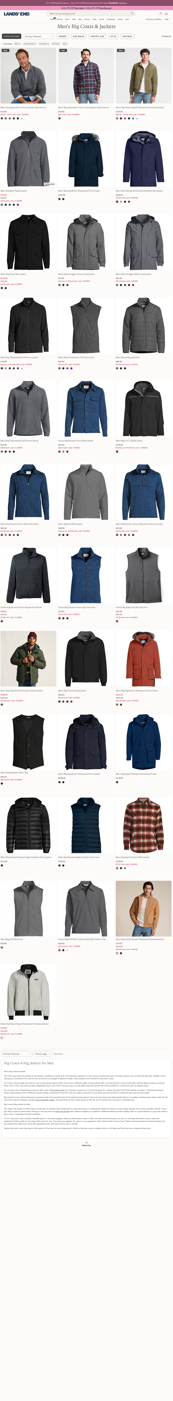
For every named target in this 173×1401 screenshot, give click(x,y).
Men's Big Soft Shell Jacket (70, 524)
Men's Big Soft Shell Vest (12, 939)
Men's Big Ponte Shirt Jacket (13, 274)
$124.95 (122, 946)
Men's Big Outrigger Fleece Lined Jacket (76, 274)
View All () (58, 1054)
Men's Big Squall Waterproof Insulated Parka (136, 774)
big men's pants (57, 1090)
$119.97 (119, 943)
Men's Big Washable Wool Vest (14, 773)
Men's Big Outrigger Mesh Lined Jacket (133, 274)
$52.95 (7, 614)
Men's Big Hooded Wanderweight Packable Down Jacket (26, 857)
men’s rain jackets (62, 1111)
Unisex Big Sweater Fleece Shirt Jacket (75, 441)
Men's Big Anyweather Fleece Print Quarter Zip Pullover (83, 107)
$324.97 (119, 694)
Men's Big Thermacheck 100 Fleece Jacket (19, 357)
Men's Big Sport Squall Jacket (14, 191)
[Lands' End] (16, 13)
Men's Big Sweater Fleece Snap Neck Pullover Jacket (139, 524)
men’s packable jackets (44, 1100)
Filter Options (11, 36)
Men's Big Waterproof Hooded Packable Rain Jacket (139, 191)
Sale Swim (79, 8)
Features (127, 36)
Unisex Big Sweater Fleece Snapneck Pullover (21, 607)
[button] (161, 13)
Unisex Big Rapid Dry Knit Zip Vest (131, 607)
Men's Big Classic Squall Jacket (72, 691)
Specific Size (97, 36)
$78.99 (4, 194)
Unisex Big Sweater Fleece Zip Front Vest (77, 607)
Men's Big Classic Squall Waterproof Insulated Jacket (140, 107)
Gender (63, 36)
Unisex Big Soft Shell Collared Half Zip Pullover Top (82, 939)
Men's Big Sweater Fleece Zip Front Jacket (20, 524)
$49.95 (122, 614)
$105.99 (4, 278)
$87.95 (7, 197)
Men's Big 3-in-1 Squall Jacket (129, 441)
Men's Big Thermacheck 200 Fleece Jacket (20, 441)
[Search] (132, 14)
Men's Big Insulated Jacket (128, 357)
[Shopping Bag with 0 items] (166, 13)
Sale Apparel (105, 8)
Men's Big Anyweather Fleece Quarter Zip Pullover (23, 107)
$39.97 (4, 611)
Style (113, 36)
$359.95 (122, 697)
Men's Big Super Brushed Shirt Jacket (132, 857)
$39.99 (119, 611)
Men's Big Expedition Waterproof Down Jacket (22, 691)
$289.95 (7, 697)
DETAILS (123, 3)
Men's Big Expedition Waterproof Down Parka (79, 191)
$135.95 (7, 281)
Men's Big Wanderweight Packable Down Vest (79, 857)
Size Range (78, 36)
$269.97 (4, 694)
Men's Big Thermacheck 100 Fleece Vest (76, 357)
